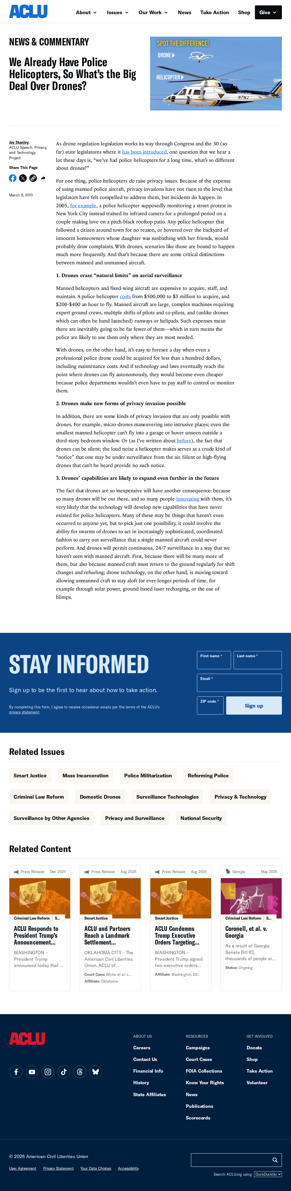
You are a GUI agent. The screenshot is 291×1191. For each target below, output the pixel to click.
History (141, 1082)
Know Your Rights (205, 1082)
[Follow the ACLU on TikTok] (63, 1072)
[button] (33, 179)
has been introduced (144, 151)
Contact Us (145, 1059)
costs (125, 296)
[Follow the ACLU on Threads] (79, 1072)
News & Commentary (47, 43)
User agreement (22, 1168)
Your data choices (95, 1168)
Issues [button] (115, 12)
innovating (188, 498)
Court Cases (199, 1059)
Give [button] (265, 12)
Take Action (214, 12)
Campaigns (198, 1047)
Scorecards (198, 1117)
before (184, 440)
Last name (246, 656)
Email (205, 678)
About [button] (84, 12)
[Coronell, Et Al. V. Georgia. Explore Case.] (251, 928)
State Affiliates (149, 1094)
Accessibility (128, 1168)
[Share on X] (23, 180)
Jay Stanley (19, 142)
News (184, 12)
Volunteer (257, 1082)
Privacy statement (58, 1168)
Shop (244, 12)
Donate (254, 1047)
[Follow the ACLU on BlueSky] (95, 1072)
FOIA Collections (204, 1070)
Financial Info (148, 1070)
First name (209, 656)
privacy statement (24, 712)
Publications (199, 1106)
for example (83, 205)
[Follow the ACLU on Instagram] (48, 1072)
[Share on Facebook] (12, 180)
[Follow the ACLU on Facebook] (16, 1072)
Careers (141, 1047)
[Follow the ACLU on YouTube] (32, 1072)
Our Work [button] (151, 12)
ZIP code (208, 701)
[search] (275, 1160)
